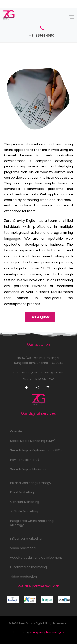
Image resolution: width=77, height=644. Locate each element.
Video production (23, 576)
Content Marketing (24, 502)
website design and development (36, 557)
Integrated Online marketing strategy (32, 523)
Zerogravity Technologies (47, 632)
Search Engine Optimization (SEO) (36, 450)
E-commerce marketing (28, 567)
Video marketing (23, 548)
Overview (17, 431)
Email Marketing (22, 492)
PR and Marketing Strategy (30, 483)
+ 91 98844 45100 (42, 35)
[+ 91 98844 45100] (42, 28)
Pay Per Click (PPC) (24, 460)
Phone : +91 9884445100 (38, 379)
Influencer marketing (26, 538)
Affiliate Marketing (24, 511)
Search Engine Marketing (28, 469)
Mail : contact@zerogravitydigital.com (38, 372)
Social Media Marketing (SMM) (33, 441)
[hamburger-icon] (70, 17)
